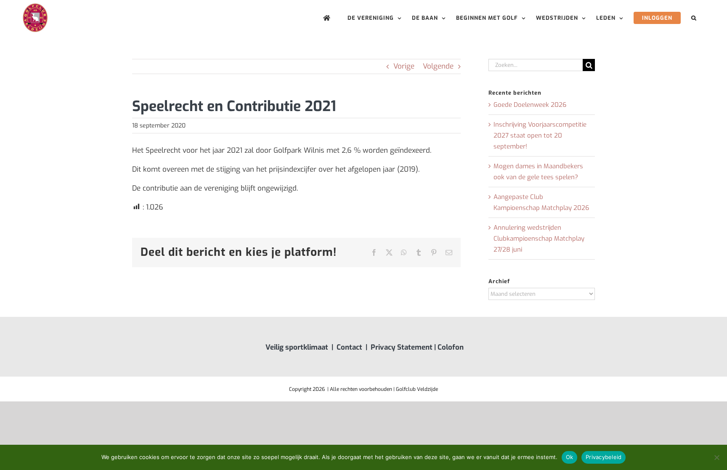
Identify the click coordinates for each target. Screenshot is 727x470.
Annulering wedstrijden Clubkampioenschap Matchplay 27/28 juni (539, 238)
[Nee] (716, 457)
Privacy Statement (401, 347)
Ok (569, 457)
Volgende (438, 66)
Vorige (403, 66)
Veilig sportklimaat (296, 347)
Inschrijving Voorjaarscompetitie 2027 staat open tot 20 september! (540, 135)
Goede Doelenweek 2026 (530, 105)
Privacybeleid (603, 457)
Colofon (451, 347)
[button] (694, 18)
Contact (349, 347)
